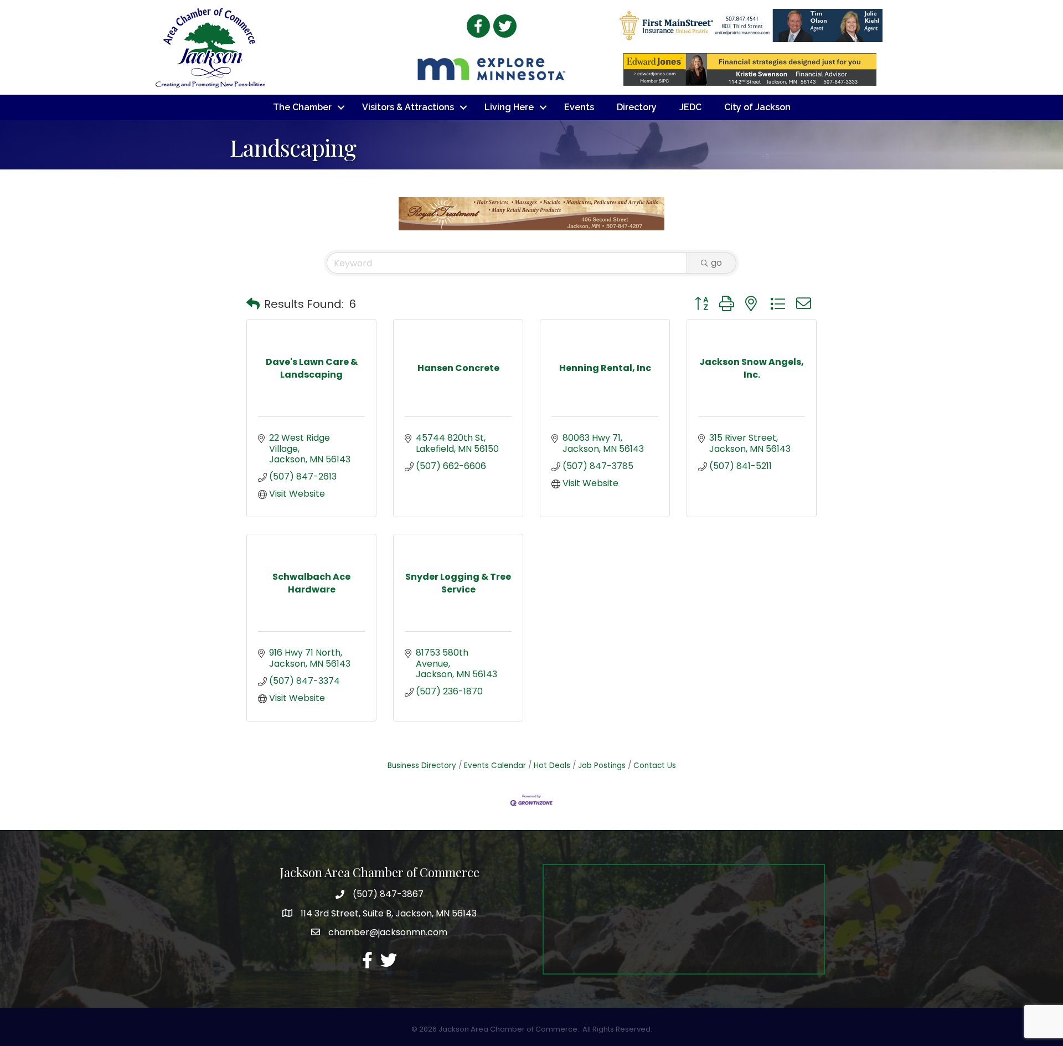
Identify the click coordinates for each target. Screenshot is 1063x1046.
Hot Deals (552, 765)
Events (579, 107)
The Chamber (302, 107)
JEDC (690, 107)
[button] (253, 304)
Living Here (509, 107)
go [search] (716, 262)
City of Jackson (757, 107)
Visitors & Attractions (408, 107)
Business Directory (422, 765)
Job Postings (602, 765)
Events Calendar (495, 765)
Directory (637, 107)
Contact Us (654, 765)
